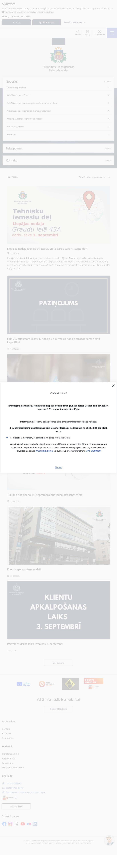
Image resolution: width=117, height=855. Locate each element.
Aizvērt (58, 467)
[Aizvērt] (113, 386)
